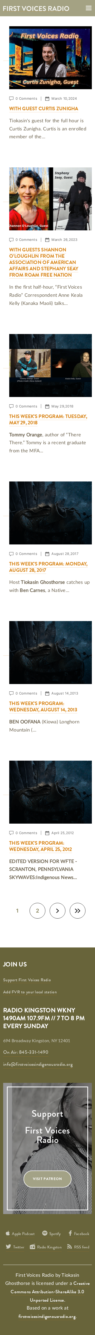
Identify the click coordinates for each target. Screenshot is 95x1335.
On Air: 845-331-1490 (25, 1052)
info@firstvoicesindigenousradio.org (38, 1064)
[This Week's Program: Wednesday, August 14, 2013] (47, 652)
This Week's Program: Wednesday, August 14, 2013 (43, 706)
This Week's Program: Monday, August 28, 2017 (48, 567)
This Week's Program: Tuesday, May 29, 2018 (48, 419)
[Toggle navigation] (89, 8)
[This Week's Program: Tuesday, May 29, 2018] (47, 364)
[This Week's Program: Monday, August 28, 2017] (47, 512)
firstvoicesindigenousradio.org (46, 1316)
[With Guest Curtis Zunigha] (47, 57)
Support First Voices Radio (27, 980)
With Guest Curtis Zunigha (43, 108)
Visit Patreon (47, 1179)
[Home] (36, 8)
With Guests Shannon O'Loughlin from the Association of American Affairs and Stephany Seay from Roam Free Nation (43, 262)
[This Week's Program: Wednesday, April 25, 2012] (47, 791)
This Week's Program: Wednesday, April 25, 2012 (40, 846)
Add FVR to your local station (30, 992)
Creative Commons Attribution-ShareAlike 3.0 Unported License (50, 1291)
